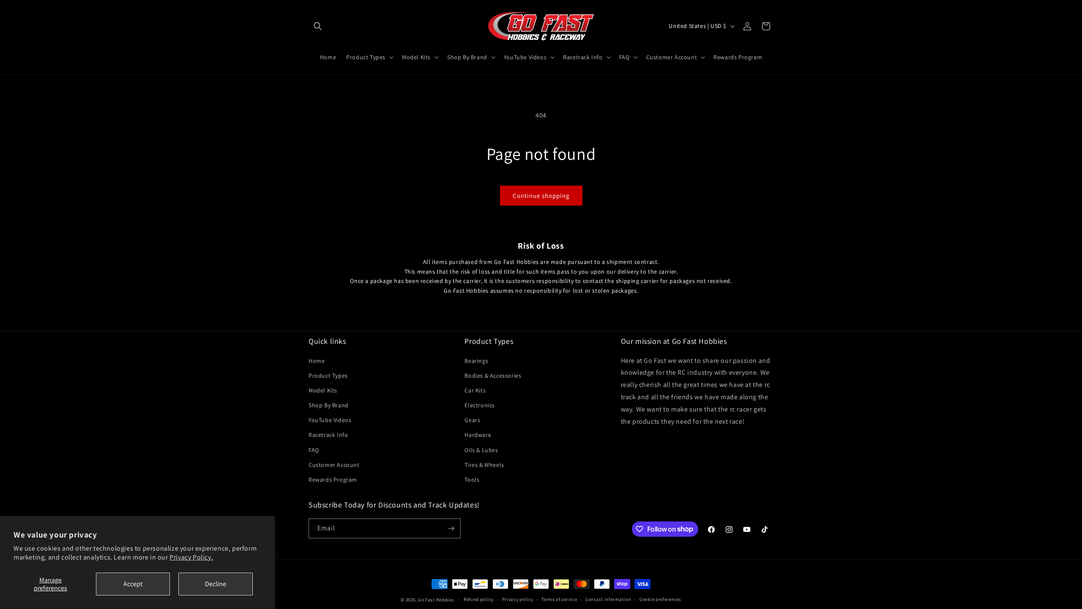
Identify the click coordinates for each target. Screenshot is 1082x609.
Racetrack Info (328, 435)
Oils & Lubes (481, 450)
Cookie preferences (660, 599)
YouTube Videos (330, 420)
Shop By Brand (329, 405)
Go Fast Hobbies (436, 600)
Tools (471, 479)
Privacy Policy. (191, 557)
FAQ (314, 450)
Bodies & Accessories (492, 375)
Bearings (476, 361)
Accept (132, 583)
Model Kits (323, 390)
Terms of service (559, 599)
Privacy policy (517, 599)
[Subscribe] (451, 528)
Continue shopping (541, 196)
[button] (318, 26)
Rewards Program (333, 479)
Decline (215, 583)
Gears (472, 420)
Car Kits (475, 390)
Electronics (479, 405)
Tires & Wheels (484, 465)
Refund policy (479, 599)
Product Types (328, 375)
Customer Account (334, 465)
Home (317, 361)
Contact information (608, 599)
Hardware (477, 435)
